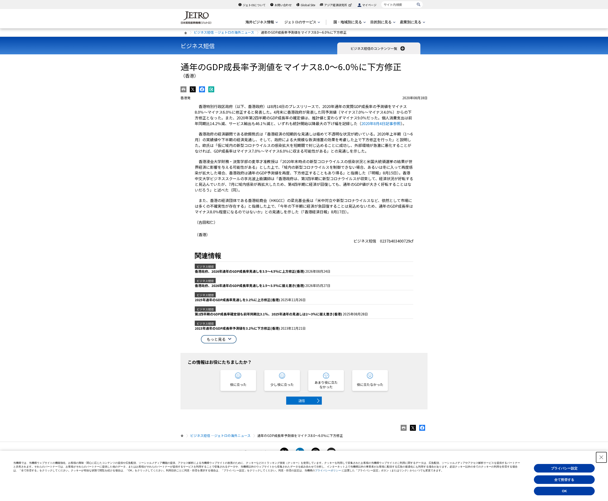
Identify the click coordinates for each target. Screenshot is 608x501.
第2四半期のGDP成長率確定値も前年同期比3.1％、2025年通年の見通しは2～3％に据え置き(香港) (269, 314)
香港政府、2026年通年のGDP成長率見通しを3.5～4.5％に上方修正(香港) (250, 271)
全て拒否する (564, 480)
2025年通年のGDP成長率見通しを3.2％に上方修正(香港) (237, 299)
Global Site (308, 5)
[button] (219, 339)
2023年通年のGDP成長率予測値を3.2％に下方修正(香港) (237, 328)
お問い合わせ (283, 5)
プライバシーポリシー (328, 470)
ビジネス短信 (197, 46)
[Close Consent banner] (601, 457)
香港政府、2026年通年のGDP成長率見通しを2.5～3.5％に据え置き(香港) (250, 285)
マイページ (369, 5)
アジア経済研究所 (335, 5)
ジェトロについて (254, 5)
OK (564, 491)
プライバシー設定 (564, 468)
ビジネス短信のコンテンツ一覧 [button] (374, 48)
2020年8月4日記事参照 (381, 123)
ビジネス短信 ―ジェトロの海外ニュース (224, 32)
